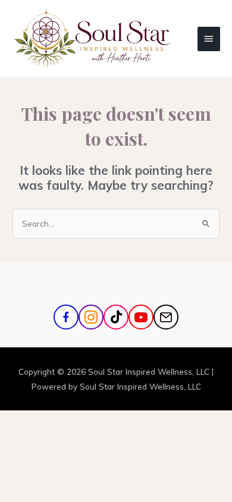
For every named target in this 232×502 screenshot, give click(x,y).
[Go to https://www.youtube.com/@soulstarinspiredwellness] (140, 317)
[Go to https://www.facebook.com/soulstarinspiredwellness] (66, 317)
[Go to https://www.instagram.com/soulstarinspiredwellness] (91, 317)
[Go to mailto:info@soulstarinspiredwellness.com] (165, 317)
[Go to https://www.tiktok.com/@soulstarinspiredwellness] (116, 317)
